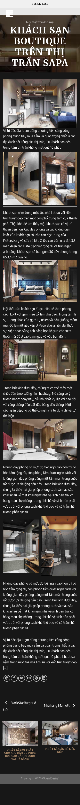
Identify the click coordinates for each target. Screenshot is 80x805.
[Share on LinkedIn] (43, 678)
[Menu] (75, 12)
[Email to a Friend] (29, 678)
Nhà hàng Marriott (57, 705)
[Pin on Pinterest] (36, 678)
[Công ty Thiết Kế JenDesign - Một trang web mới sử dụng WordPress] (25, 13)
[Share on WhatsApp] (6, 678)
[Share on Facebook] (14, 678)
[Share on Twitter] (21, 678)
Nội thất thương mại (40, 22)
